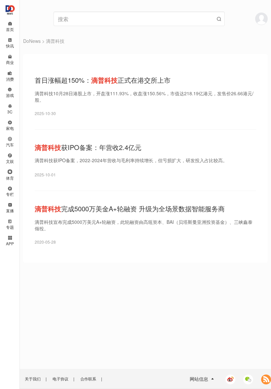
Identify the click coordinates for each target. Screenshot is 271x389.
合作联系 (88, 378)
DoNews (32, 41)
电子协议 (60, 378)
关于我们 (33, 378)
